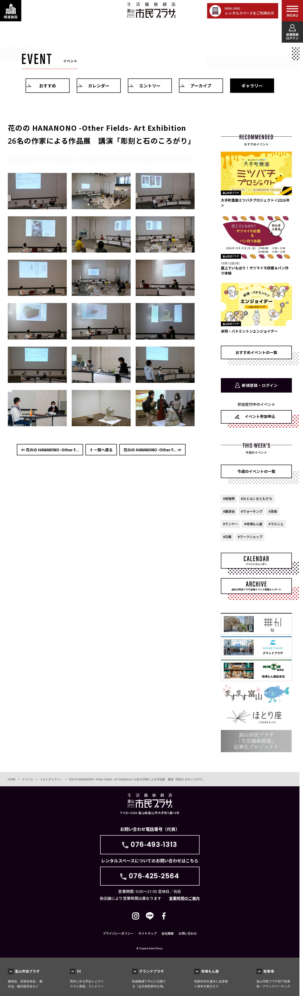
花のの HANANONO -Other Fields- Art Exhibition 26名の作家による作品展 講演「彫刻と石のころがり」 (137, 779)
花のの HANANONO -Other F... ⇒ (152, 450)
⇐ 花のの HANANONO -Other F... (50, 450)
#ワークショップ (250, 536)
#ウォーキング (251, 511)
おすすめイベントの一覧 (256, 352)
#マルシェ (276, 523)
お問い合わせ (187, 933)
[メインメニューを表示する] (292, 10)
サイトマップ (147, 933)
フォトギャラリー (51, 779)
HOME (12, 779)
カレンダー (98, 85)
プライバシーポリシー (118, 933)
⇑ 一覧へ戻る (101, 450)
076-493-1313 (154, 844)
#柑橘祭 (229, 498)
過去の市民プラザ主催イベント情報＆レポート (256, 589)
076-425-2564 (154, 876)
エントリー (149, 85)
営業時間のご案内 (184, 898)
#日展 (227, 536)
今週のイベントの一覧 (256, 471)
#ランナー (230, 523)
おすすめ (47, 85)
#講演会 (229, 511)
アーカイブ (200, 85)
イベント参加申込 (260, 416)
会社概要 (167, 933)
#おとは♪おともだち (256, 498)
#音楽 (272, 511)
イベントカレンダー (256, 564)
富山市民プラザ (151, 10)
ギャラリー (252, 85)
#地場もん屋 (253, 523)
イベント (27, 779)
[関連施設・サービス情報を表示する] (10, 10)
